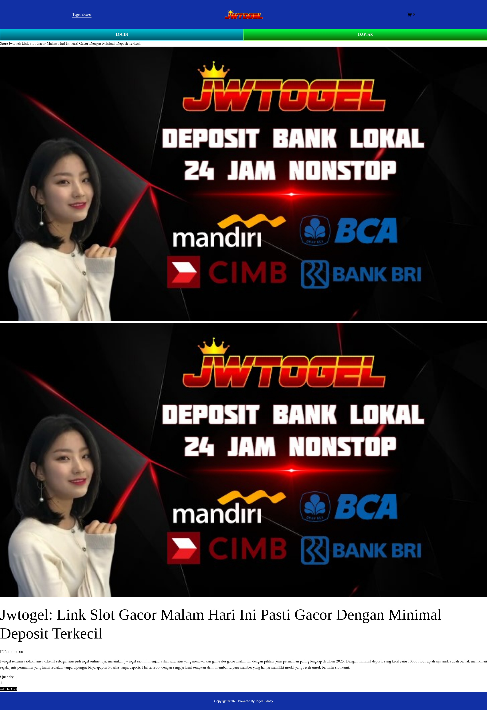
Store (4, 43)
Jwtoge (5, 661)
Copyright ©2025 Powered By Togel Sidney (243, 701)
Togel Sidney (82, 14)
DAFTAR (365, 34)
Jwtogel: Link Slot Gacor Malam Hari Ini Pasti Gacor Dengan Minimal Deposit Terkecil (75, 43)
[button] (8, 689)
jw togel (130, 661)
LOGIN (122, 34)
